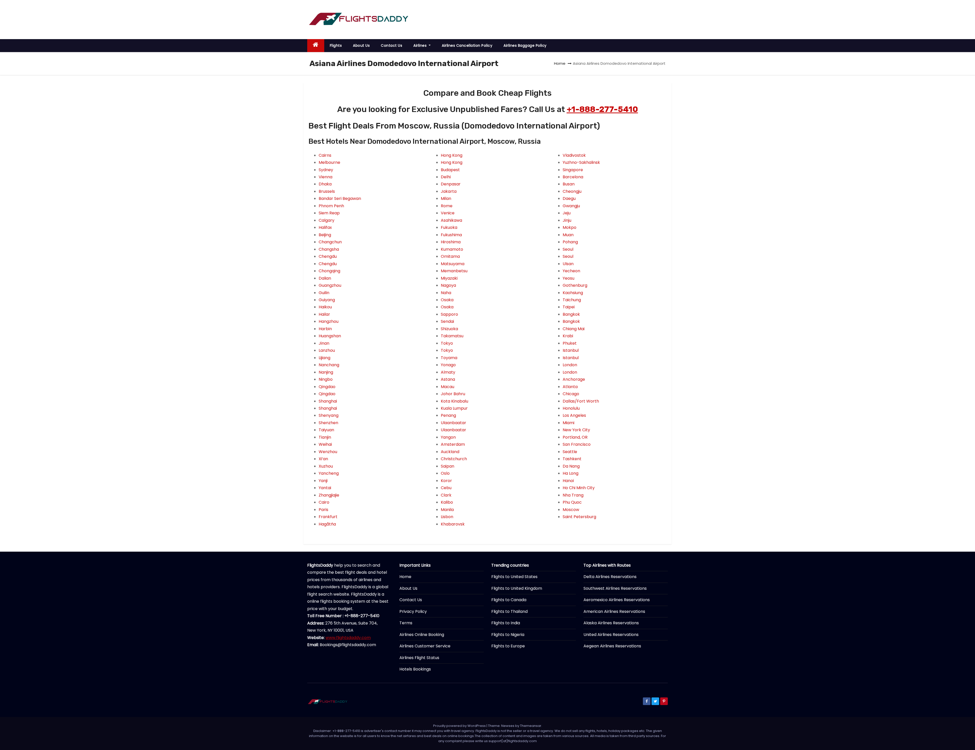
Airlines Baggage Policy (525, 45)
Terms (405, 623)
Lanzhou (327, 350)
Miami (568, 423)
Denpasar (451, 184)
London (570, 365)
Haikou (325, 307)
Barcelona (573, 177)
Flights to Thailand (509, 611)
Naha (446, 293)
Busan (569, 184)
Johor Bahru (453, 394)
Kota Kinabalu (454, 401)
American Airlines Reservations (614, 611)
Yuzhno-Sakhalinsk (581, 162)
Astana (448, 379)
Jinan (324, 343)
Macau (447, 387)
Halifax (325, 227)
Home (559, 63)
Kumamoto (452, 249)
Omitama (450, 256)
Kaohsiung (573, 293)
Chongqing (329, 271)
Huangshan (330, 336)
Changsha (329, 249)
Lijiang (324, 358)
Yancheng (329, 473)
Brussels (327, 191)
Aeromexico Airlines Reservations (616, 600)
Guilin (324, 293)
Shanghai (328, 401)
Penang (448, 415)
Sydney (326, 170)
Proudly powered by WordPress (459, 725)
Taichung (572, 300)
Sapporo (449, 314)
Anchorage (574, 379)
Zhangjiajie (329, 495)
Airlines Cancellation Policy (467, 45)
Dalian (325, 278)
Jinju (567, 220)
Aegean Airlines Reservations (612, 646)
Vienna (325, 177)
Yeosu (568, 278)
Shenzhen (328, 423)
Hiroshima (451, 242)
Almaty (448, 372)
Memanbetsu (454, 271)
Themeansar (530, 725)
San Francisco (577, 444)
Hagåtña (327, 524)
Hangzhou (328, 321)
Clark (446, 495)
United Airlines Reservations (611, 634)
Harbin (325, 329)
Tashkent (572, 459)
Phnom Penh (331, 206)
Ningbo (326, 379)
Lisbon (447, 517)
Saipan (447, 466)
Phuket (570, 343)
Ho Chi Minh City (579, 488)
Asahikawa (451, 220)
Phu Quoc (572, 502)
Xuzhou (326, 466)
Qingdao (327, 387)
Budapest (450, 170)
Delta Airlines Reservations (610, 577)
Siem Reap (329, 213)
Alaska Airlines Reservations (611, 623)
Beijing (325, 235)
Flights (336, 45)
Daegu (569, 198)
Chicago (571, 394)
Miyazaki (449, 278)
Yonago (448, 365)
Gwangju (571, 206)
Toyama (449, 358)
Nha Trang (573, 495)
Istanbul (571, 350)
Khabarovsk (453, 524)
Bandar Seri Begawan (340, 198)
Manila (447, 510)
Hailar (324, 314)
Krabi (568, 336)
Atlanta (570, 387)
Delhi (446, 177)
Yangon (448, 437)
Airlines (420, 45)
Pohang (570, 242)
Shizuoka (449, 329)
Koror (446, 481)
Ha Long (570, 473)
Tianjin (325, 437)
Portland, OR (575, 437)
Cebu (446, 488)
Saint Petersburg (579, 517)
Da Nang (571, 466)
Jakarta (449, 191)
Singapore (573, 170)
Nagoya (448, 285)
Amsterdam (453, 444)
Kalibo (447, 502)
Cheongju (572, 191)
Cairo (324, 502)
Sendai (447, 321)
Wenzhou (328, 452)
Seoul (568, 249)
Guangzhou (330, 285)
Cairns (325, 155)
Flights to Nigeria (507, 634)
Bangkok (571, 314)
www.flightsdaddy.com (348, 638)
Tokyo (447, 343)
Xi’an (323, 459)
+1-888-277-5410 (602, 109)
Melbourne (329, 162)
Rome (446, 206)
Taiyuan (326, 430)
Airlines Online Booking (421, 634)
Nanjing (326, 372)
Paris (323, 510)
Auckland (450, 452)
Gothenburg (575, 285)
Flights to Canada (508, 600)
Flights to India (505, 623)
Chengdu (328, 256)
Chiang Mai (573, 329)
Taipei (569, 307)
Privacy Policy (413, 611)
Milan (446, 198)
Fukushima (451, 235)
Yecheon (571, 271)
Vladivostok (574, 155)
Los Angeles (574, 415)
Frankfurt (328, 517)
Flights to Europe (508, 646)
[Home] (315, 45)
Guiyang (327, 300)
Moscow (571, 510)
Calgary (326, 220)
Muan (568, 235)
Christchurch (454, 459)
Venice (447, 213)
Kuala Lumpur (454, 408)
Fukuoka (449, 227)
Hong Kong (451, 155)
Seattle (570, 452)
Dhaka (325, 184)
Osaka (447, 300)
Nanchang (329, 365)
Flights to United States (514, 577)
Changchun (330, 242)
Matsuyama (452, 264)
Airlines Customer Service (424, 646)
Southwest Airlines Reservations (615, 588)
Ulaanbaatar (453, 423)
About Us (361, 45)
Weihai (325, 444)
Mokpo (569, 227)
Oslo (445, 473)
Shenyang (328, 415)
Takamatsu (452, 336)
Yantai (325, 488)
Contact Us (391, 45)
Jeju (567, 213)
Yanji (323, 481)
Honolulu (571, 408)
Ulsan (568, 264)
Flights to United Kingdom (516, 588)
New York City (576, 430)
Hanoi (568, 481)
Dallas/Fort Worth (581, 401)
